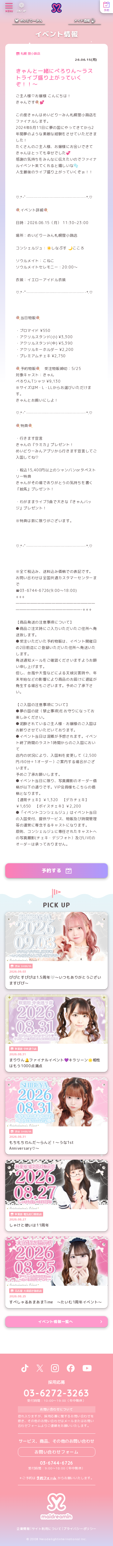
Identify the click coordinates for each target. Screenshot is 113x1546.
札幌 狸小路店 (30, 53)
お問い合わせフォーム (56, 1452)
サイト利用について (46, 1529)
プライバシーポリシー (79, 1529)
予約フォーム (46, 1478)
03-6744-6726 (56, 1463)
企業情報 (23, 1529)
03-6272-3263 (56, 1393)
